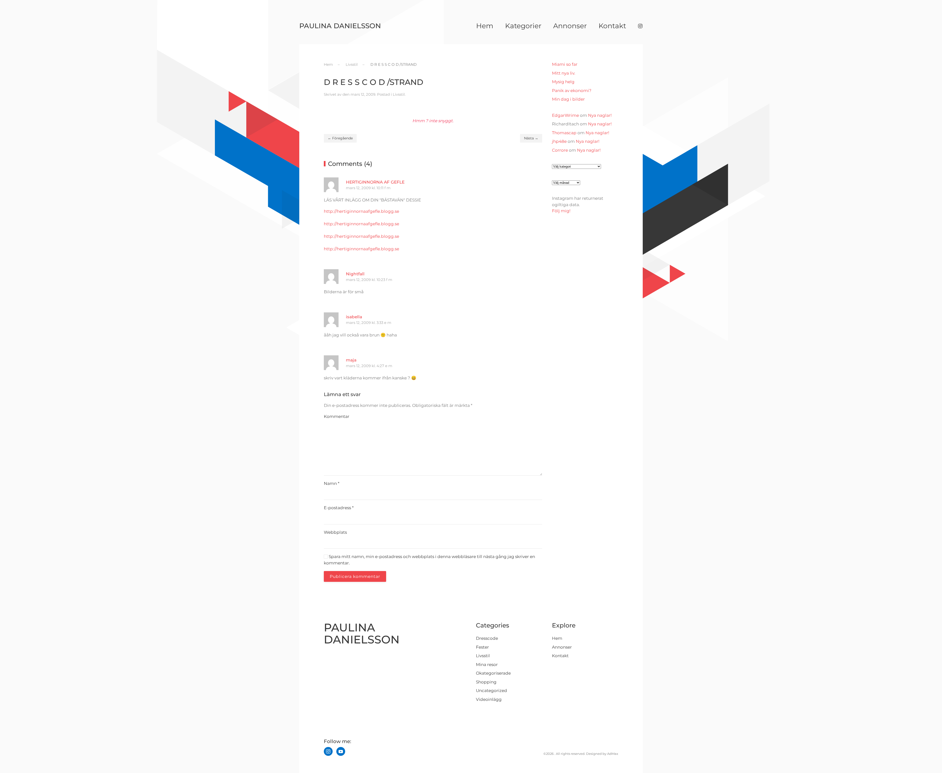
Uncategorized (491, 690)
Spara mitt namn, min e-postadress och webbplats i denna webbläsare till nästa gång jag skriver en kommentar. (429, 559)
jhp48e (559, 141)
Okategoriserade (493, 673)
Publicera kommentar (355, 576)
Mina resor (487, 664)
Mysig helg (563, 81)
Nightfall (355, 273)
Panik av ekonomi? (571, 90)
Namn (332, 483)
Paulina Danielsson (340, 26)
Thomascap (564, 132)
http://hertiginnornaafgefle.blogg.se (361, 211)
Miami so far (564, 64)
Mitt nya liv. (563, 73)
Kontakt (612, 26)
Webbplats (335, 532)
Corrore (560, 150)
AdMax (612, 754)
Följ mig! (561, 210)
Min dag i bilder (568, 99)
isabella (354, 316)
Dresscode (487, 638)
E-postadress (339, 507)
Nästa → (531, 138)
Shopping (486, 682)
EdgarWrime (565, 115)
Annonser (570, 26)
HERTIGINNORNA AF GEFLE (375, 182)
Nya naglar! (600, 115)
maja (351, 360)
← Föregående (340, 138)
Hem (484, 26)
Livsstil (399, 94)
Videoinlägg (489, 699)
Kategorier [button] (523, 26)
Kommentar (336, 416)
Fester (482, 647)
